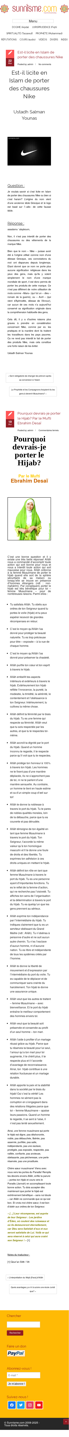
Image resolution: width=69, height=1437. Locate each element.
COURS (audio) (28, 39)
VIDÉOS (43, 39)
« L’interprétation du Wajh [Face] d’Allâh (25, 1277)
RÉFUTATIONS (9, 39)
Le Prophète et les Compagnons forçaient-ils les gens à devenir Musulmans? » (33, 391)
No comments (45, 64)
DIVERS (54, 39)
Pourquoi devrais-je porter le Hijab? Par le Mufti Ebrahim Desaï (39, 418)
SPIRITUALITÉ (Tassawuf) (19, 33)
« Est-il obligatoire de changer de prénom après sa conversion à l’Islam (29, 377)
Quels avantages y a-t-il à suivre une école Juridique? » (33, 1289)
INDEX (64, 39)
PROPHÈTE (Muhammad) (49, 33)
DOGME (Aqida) (20, 27)
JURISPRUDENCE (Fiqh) (44, 27)
